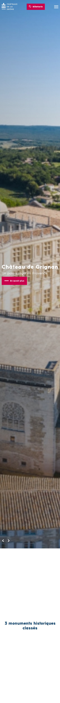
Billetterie (38, 6)
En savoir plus (17, 280)
